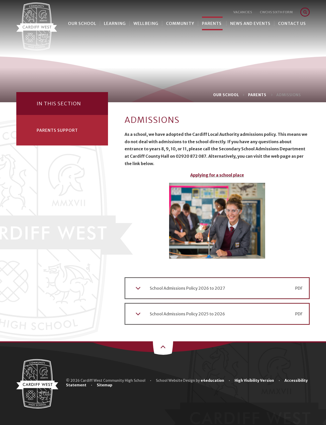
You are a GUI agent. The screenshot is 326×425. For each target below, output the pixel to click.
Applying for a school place (217, 175)
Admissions (288, 95)
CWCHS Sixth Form (276, 12)
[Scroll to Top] (163, 347)
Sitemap (104, 385)
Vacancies (242, 12)
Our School (226, 95)
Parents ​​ (257, 95)
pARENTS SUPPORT (57, 130)
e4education (212, 380)
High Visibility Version (254, 380)
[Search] (305, 12)
